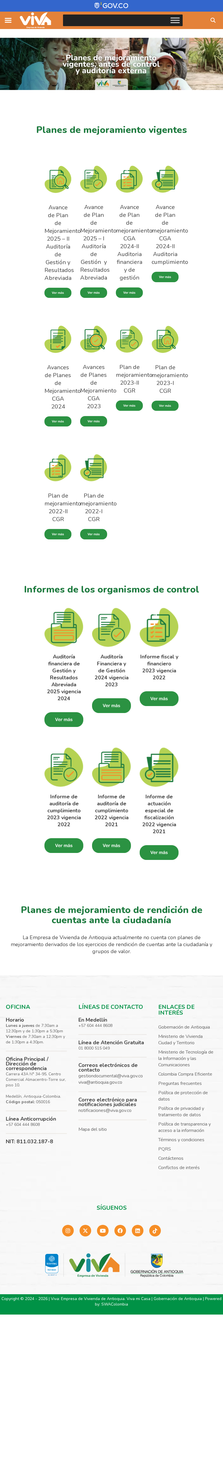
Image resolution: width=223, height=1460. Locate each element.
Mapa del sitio (92, 1129)
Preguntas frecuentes (180, 1083)
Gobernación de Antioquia (184, 1027)
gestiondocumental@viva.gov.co (110, 1076)
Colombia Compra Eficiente (185, 1074)
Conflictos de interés (179, 1167)
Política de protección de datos (183, 1096)
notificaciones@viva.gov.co (105, 1110)
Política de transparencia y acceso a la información (184, 1127)
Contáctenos (171, 1158)
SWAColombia (114, 1304)
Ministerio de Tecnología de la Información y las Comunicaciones (185, 1058)
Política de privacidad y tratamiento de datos (181, 1111)
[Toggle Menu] (175, 20)
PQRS (164, 1149)
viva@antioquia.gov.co (100, 1082)
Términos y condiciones (181, 1140)
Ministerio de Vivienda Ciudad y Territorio (180, 1039)
